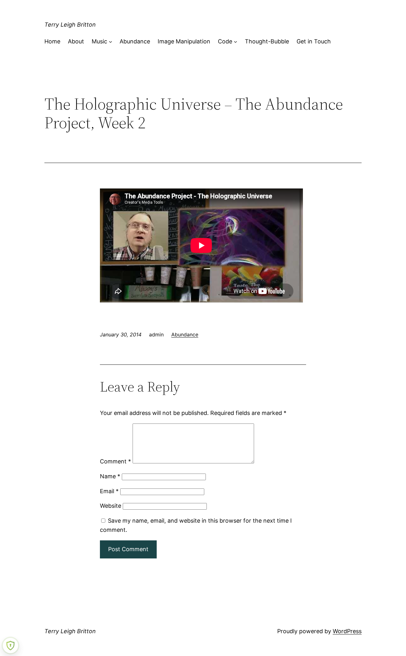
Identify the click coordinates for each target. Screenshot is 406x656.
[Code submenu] (235, 41)
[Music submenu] (110, 41)
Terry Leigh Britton (70, 24)
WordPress (347, 631)
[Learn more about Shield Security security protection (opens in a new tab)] (10, 645)
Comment (115, 461)
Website (110, 505)
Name (110, 476)
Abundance (184, 334)
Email (109, 491)
